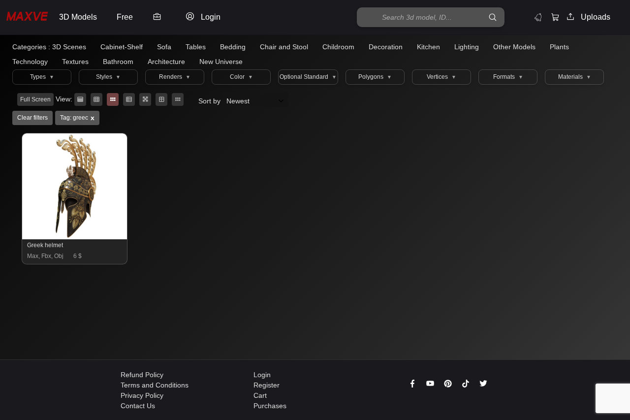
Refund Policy (142, 375)
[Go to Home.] (27, 17)
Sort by (210, 101)
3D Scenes (69, 47)
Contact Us (138, 406)
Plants (559, 47)
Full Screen (35, 99)
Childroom (338, 47)
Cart (260, 395)
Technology (30, 61)
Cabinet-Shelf (121, 47)
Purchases (269, 406)
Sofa (164, 47)
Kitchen (428, 47)
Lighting (466, 47)
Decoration (386, 47)
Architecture (166, 61)
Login (262, 375)
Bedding (233, 47)
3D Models (78, 17)
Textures (75, 61)
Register (266, 385)
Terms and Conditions (155, 385)
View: (64, 99)
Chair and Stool (284, 47)
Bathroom (118, 61)
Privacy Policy (142, 395)
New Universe (221, 61)
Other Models (514, 47)
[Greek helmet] (75, 237)
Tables (196, 47)
